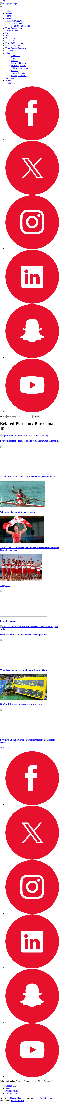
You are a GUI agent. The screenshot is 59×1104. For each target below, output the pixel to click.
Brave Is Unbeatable (14, 43)
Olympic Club (11, 31)
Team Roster (16, 23)
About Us (9, 53)
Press (7, 36)
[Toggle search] (1, 6)
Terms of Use (11, 1093)
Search (3, 416)
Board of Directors (19, 63)
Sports (8, 16)
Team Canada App (13, 28)
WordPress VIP (17, 1100)
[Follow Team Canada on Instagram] (32, 248)
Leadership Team (18, 65)
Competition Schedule (20, 26)
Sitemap (8, 1088)
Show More (5, 748)
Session (14, 70)
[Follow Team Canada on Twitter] (32, 194)
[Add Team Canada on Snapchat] (32, 357)
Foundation (10, 38)
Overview (15, 55)
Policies (14, 60)
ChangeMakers (16, 1098)
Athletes (9, 13)
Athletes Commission (20, 68)
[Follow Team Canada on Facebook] (32, 139)
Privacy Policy (11, 1091)
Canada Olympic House (15, 45)
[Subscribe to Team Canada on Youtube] (32, 411)
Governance (16, 58)
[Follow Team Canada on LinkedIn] (32, 303)
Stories (8, 11)
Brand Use (10, 80)
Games (8, 18)
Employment (11, 50)
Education (9, 41)
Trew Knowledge (46, 1098)
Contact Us (10, 83)
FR (4, 1)
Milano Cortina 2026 (14, 21)
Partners (8, 33)
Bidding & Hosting (19, 75)
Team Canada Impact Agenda (18, 48)
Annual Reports (18, 73)
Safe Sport (10, 78)
